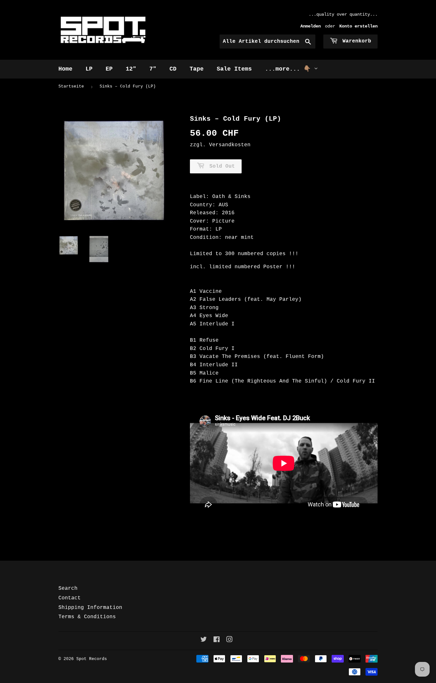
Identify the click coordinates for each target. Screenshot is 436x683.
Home (65, 69)
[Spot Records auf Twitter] (203, 640)
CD (173, 69)
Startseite (71, 86)
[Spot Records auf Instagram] (229, 640)
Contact (69, 598)
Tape (197, 69)
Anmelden (310, 26)
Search (68, 588)
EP (109, 69)
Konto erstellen (358, 26)
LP (89, 69)
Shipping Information (90, 608)
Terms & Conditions (87, 617)
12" (131, 69)
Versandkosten (230, 145)
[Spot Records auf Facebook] (216, 640)
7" (152, 69)
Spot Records (91, 658)
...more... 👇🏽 (289, 69)
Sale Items (234, 69)
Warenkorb (355, 41)
